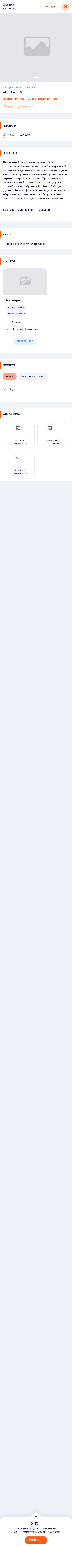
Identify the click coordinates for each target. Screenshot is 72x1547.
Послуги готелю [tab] (32, 376)
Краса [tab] (10, 376)
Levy (28, 87)
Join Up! (7, 87)
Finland (18, 87)
